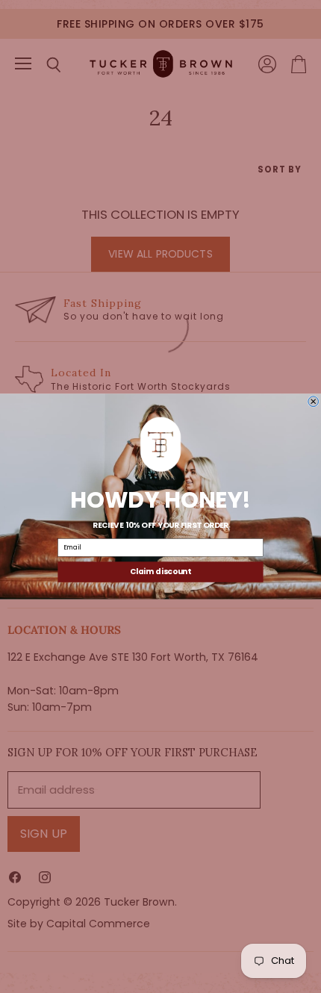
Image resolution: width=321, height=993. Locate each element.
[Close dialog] (313, 401)
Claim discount (160, 572)
